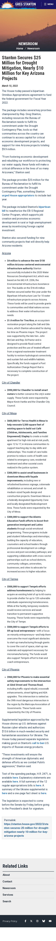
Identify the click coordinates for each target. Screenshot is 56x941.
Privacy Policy (10, 921)
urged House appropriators (18, 195)
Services (8, 894)
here (15, 777)
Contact (7, 881)
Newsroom (28, 43)
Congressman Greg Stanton (18, 4)
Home (19, 48)
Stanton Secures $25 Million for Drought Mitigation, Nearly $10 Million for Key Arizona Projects (23, 68)
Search (7, 901)
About (6, 874)
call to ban (38, 743)
